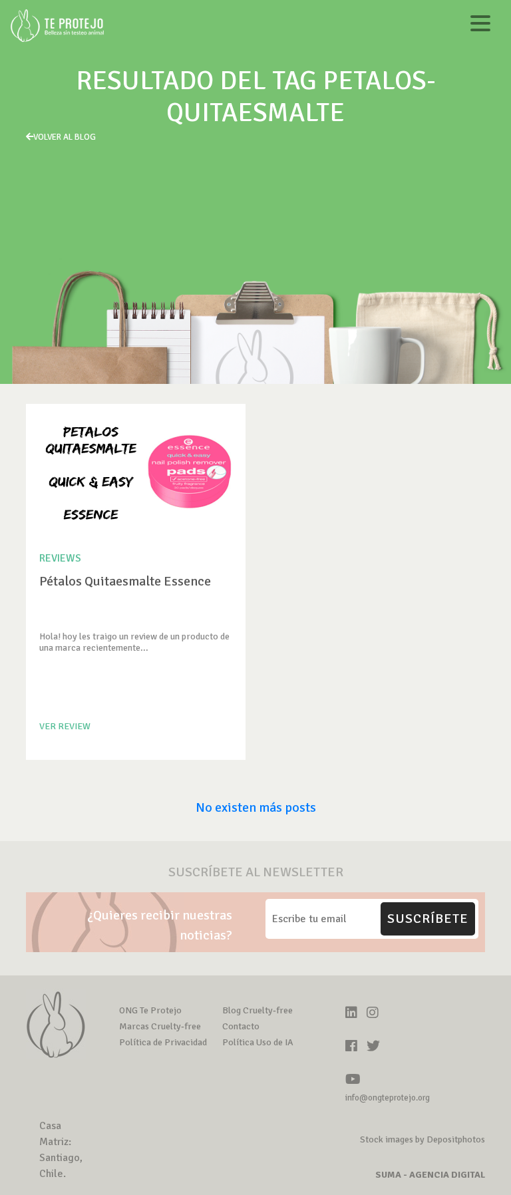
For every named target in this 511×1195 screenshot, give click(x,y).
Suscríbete (427, 918)
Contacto (240, 1026)
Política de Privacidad (163, 1042)
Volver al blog (64, 137)
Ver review (64, 726)
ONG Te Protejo (150, 1010)
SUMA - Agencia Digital (430, 1174)
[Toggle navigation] (480, 25)
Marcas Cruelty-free (160, 1026)
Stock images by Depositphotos (422, 1139)
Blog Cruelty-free (257, 1010)
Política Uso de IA (257, 1042)
